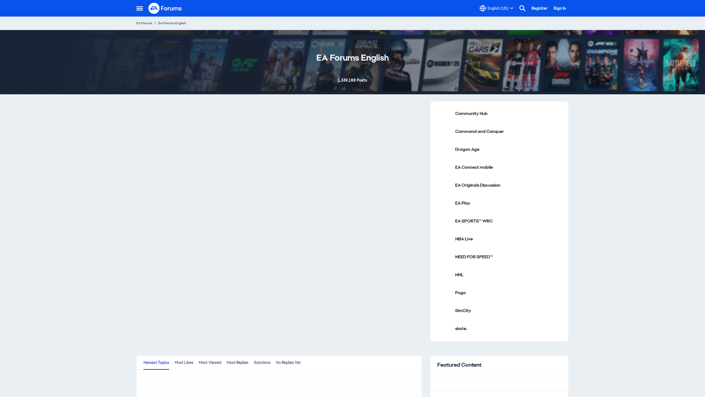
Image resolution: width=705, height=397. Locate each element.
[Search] (522, 8)
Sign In (560, 8)
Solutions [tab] (262, 362)
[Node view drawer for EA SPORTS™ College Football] (242, 230)
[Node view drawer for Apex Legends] (169, 154)
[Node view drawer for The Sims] (388, 154)
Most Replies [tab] (237, 362)
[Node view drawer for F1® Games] (315, 230)
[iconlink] (444, 114)
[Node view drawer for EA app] (169, 230)
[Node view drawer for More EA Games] (388, 300)
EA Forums (144, 23)
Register (539, 8)
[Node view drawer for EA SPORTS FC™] (315, 154)
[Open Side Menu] (140, 8)
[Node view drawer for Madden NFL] (388, 230)
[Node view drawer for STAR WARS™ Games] (242, 300)
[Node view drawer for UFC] (315, 300)
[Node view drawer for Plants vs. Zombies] (169, 300)
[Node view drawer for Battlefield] (242, 154)
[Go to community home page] (165, 8)
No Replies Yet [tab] (288, 362)
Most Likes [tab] (184, 362)
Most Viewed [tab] (210, 362)
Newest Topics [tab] (156, 362)
